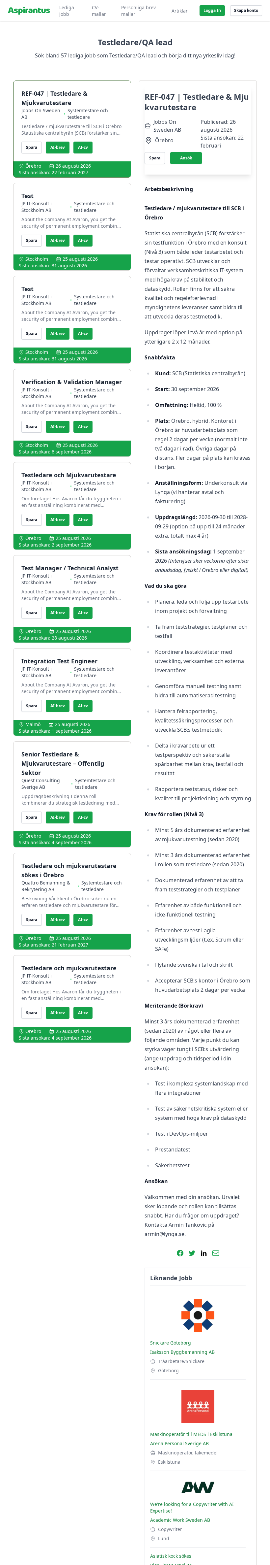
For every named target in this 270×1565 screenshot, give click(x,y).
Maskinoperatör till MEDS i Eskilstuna (191, 1434)
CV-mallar (99, 10)
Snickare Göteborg (170, 1343)
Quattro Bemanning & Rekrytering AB (45, 886)
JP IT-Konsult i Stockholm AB (36, 206)
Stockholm (36, 259)
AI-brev (57, 147)
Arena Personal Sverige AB (179, 1443)
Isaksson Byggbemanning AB (182, 1352)
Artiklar (180, 11)
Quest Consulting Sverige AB (40, 783)
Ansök (186, 158)
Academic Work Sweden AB (180, 1520)
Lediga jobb (66, 10)
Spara (31, 147)
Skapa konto (246, 10)
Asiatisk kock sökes (170, 1556)
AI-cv (83, 147)
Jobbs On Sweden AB (40, 113)
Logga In (212, 10)
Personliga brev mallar (138, 10)
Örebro (33, 166)
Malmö (32, 724)
